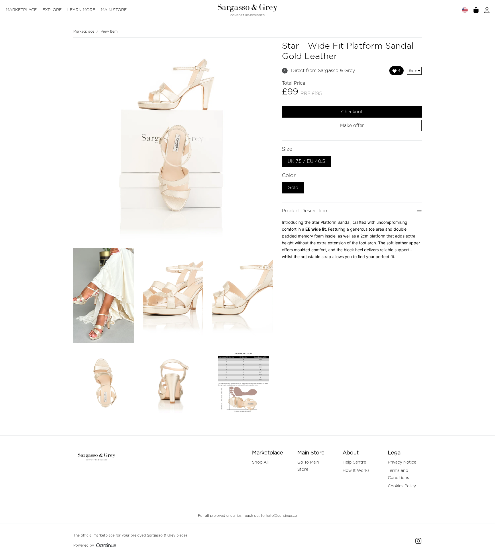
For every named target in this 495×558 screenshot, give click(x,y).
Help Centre (354, 462)
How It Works (356, 471)
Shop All (260, 462)
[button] (487, 10)
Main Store (114, 10)
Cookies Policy (402, 486)
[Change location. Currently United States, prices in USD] (465, 10)
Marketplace (21, 10)
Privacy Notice (402, 462)
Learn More (81, 10)
